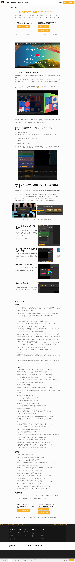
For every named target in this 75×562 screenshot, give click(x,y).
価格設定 (11, 535)
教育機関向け (20, 2)
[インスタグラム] (33, 545)
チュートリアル (26, 531)
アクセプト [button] (71, 560)
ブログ (25, 535)
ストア (42, 531)
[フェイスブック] (30, 545)
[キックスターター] (41, 545)
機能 (8, 2)
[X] (38, 545)
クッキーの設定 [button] (65, 560)
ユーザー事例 (13, 2)
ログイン (60, 2)
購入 (31, 2)
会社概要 (42, 535)
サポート (26, 2)
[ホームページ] (3, 3)
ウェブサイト (45, 498)
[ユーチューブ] (28, 545)
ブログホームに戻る (14, 7)
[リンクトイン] (36, 545)
